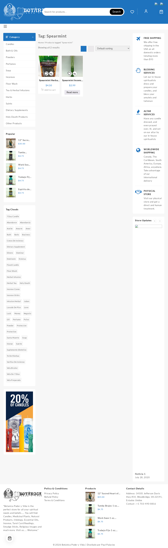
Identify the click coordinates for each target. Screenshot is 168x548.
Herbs (9, 97)
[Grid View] (83, 49)
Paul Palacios (108, 544)
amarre (19, 228)
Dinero (10, 253)
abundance (12, 222)
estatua (22, 259)
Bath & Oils (12, 50)
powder (10, 325)
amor (28, 228)
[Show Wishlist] (133, 11)
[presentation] (155, 221)
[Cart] (161, 12)
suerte (19, 344)
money (17, 313)
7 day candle (13, 216)
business (26, 235)
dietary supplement (16, 247)
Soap (8, 70)
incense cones (13, 289)
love (26, 307)
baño (16, 235)
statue (10, 344)
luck (9, 313)
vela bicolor (12, 368)
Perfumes (11, 64)
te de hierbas (13, 356)
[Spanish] (163, 4)
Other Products (14, 123)
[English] (157, 4)
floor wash (12, 271)
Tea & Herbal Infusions (18, 90)
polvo (26, 319)
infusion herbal (14, 301)
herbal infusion (14, 277)
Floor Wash (12, 83)
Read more (72, 92)
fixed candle (13, 265)
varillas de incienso (16, 362)
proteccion (22, 325)
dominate (11, 259)
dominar (20, 253)
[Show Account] (146, 11)
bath (9, 235)
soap (24, 338)
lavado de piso (14, 307)
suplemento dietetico (16, 350)
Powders (10, 57)
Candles (10, 44)
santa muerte (13, 338)
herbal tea (12, 283)
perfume (17, 319)
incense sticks (13, 295)
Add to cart (50, 90)
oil (8, 319)
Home (41, 42)
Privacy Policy (51, 493)
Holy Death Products (17, 117)
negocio (27, 313)
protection (11, 332)
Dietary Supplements (17, 110)
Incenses (10, 77)
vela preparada (14, 380)
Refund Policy (51, 497)
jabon (26, 301)
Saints (9, 103)
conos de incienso (15, 241)
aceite (10, 228)
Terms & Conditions (54, 500)
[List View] (91, 49)
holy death (25, 283)
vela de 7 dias (13, 374)
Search (116, 11)
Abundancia (25, 222)
